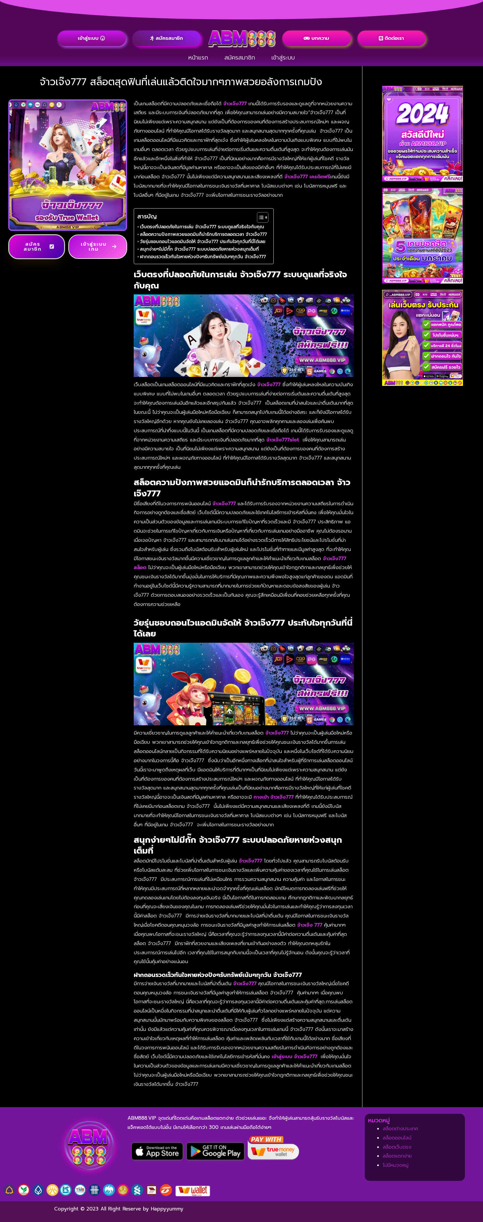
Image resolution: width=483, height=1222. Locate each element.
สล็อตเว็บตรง (397, 1147)
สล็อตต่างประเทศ (400, 1128)
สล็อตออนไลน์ (397, 1137)
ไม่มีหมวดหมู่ (395, 1165)
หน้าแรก (198, 57)
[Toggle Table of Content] (259, 217)
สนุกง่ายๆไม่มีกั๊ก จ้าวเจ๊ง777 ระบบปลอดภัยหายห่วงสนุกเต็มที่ (199, 249)
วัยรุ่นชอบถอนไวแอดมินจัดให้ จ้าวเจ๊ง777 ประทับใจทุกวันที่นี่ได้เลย (202, 241)
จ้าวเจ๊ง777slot (283, 439)
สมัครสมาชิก (239, 57)
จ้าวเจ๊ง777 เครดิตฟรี (307, 176)
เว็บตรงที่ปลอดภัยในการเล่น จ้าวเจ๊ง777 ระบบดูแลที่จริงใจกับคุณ (202, 226)
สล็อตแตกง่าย (397, 1156)
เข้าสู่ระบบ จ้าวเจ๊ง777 (295, 1056)
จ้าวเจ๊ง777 (235, 103)
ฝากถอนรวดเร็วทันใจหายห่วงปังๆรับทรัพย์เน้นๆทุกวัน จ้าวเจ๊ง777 (203, 256)
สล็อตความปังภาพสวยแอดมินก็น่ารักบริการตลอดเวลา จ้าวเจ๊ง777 (203, 234)
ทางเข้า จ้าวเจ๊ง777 (274, 797)
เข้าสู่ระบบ (283, 57)
